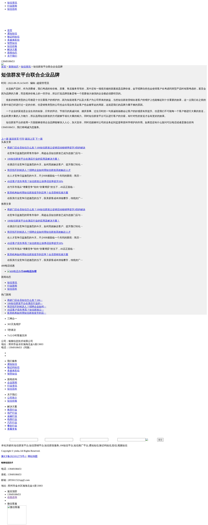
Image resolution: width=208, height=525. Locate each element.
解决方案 (12, 49)
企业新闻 (12, 382)
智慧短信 (12, 43)
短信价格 (12, 46)
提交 (160, 440)
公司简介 (12, 397)
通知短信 (12, 33)
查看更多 (12, 429)
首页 (9, 30)
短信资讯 (12, 2)
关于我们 (12, 56)
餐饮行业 (12, 425)
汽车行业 (12, 422)
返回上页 (30, 139)
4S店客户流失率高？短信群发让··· (25, 309)
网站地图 (32, 456)
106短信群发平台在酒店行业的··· (24, 303)
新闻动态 (12, 52)
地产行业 (12, 413)
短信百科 (12, 9)
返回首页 (14, 139)
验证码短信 (13, 36)
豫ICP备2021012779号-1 (13, 456)
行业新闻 (12, 6)
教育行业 (12, 409)
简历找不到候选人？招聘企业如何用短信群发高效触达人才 (39, 170)
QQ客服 (11, 500)
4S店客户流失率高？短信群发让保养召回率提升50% (35, 181)
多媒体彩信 (13, 40)
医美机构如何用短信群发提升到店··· (26, 313)
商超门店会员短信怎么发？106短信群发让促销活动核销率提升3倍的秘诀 (46, 147)
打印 (21, 139)
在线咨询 (12, 497)
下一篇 (39, 139)
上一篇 (5, 139)
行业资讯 (12, 385)
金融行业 (12, 416)
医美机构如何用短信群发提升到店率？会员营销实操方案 (37, 192)
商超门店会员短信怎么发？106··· (24, 300)
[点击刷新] (151, 439)
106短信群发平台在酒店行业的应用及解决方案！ (33, 159)
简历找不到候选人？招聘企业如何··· (26, 306)
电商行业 (12, 419)
